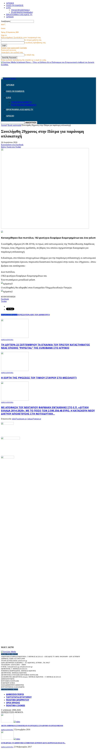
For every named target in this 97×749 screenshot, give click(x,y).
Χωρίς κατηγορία (7, 339)
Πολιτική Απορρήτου (17, 699)
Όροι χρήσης (13, 702)
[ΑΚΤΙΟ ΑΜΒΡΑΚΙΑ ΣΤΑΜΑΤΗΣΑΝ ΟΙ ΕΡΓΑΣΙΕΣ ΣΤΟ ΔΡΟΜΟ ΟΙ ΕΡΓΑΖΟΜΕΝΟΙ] (10, 722)
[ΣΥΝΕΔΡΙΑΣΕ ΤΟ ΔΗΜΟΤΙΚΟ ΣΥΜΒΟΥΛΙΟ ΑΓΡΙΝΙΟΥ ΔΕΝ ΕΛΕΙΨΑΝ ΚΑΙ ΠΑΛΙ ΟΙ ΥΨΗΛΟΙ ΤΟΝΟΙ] (10, 739)
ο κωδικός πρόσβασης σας (35, 43)
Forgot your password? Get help (14, 48)
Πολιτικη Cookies (15, 705)
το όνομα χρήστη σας (32, 40)
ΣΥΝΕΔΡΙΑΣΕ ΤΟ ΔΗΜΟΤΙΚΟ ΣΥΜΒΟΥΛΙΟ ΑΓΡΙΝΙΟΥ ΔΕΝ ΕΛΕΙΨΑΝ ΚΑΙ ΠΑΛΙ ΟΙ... (33, 743)
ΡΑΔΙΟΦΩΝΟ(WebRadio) (22, 12)
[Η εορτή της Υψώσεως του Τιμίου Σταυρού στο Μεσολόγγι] (15, 370)
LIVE (8, 8)
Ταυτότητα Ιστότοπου (19, 697)
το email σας (29, 55)
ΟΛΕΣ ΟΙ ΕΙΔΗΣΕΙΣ (14, 5)
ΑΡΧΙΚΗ (10, 3)
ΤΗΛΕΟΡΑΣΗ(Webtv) (20, 10)
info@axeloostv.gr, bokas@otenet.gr (26, 419)
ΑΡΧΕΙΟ (10, 17)
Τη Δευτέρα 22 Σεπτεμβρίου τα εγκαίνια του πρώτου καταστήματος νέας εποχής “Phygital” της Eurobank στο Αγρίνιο (45, 346)
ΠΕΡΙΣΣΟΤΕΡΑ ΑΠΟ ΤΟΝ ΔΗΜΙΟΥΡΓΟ (33, 315)
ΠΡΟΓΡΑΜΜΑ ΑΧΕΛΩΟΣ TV (19, 14)
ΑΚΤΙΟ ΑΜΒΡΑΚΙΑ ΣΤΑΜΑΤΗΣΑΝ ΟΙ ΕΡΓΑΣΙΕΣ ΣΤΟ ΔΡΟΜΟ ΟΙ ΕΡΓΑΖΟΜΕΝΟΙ (32, 726)
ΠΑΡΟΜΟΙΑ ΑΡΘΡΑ (9, 315)
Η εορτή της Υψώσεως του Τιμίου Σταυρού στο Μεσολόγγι (39, 377)
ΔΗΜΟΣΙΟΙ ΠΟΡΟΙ (15, 694)
